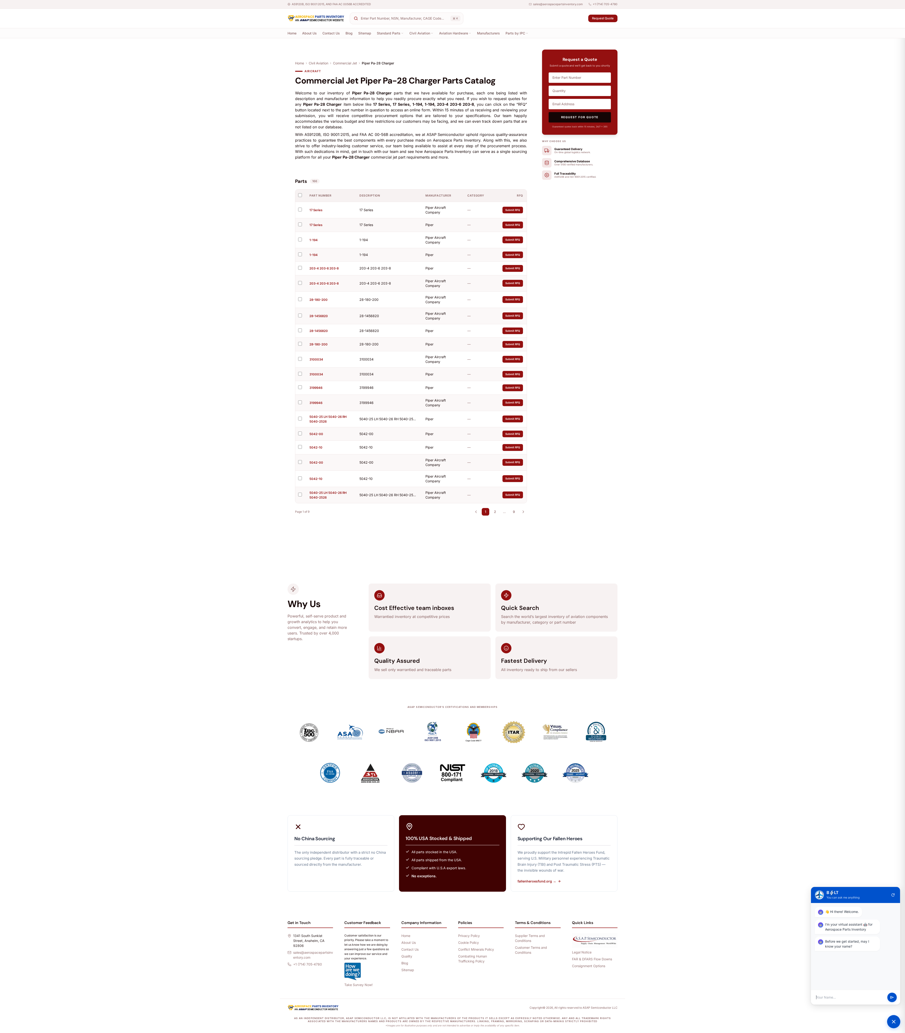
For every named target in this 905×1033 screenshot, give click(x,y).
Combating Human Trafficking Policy (472, 958)
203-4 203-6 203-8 (324, 268)
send (892, 997)
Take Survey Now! (358, 985)
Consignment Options (588, 966)
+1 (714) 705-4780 (605, 4)
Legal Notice (582, 952)
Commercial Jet (345, 63)
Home (292, 33)
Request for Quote (580, 117)
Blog (349, 33)
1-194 (313, 240)
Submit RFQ (512, 210)
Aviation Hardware (453, 33)
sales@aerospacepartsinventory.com (558, 4)
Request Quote (603, 18)
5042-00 (316, 434)
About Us (309, 33)
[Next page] (523, 512)
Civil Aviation (419, 33)
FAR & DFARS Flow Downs (592, 959)
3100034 (316, 359)
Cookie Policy (468, 943)
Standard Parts (388, 33)
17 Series (315, 210)
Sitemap (364, 33)
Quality (406, 956)
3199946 (315, 388)
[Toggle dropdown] (402, 33)
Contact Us (331, 33)
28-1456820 (318, 316)
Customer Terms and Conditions (531, 949)
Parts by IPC (515, 33)
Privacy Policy (469, 936)
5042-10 (315, 447)
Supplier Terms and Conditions (530, 938)
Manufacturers (488, 33)
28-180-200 (318, 300)
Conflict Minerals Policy (476, 949)
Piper (429, 225)
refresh (893, 895)
